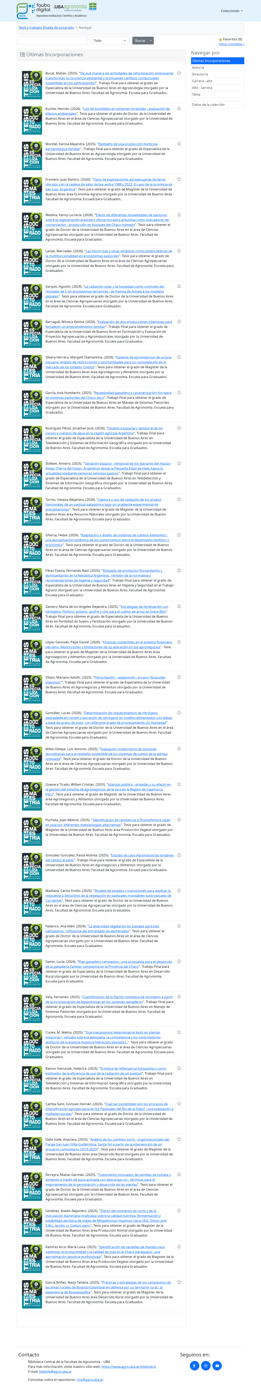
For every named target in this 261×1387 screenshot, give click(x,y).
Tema (196, 94)
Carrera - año (202, 81)
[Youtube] (217, 1365)
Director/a (200, 74)
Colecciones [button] (230, 11)
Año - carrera (202, 87)
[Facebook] (194, 1365)
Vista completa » (231, 44)
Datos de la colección (208, 104)
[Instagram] (206, 1365)
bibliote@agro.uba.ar (55, 1371)
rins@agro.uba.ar (89, 1379)
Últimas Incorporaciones (211, 61)
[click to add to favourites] (179, 73)
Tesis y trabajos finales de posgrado (46, 27)
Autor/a (198, 67)
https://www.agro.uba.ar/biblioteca (128, 1366)
